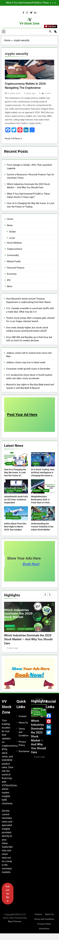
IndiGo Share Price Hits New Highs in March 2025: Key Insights (15, 526)
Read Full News (12, 138)
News (10, 225)
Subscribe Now (7, 893)
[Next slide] (55, 3)
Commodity (13, 255)
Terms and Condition (44, 919)
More (9, 286)
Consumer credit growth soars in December (28, 368)
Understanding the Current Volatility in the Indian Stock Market (42, 526)
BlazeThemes (14, 921)
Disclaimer (24, 751)
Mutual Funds (14, 261)
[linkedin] (35, 13)
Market (37, 491)
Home (10, 219)
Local (12, 238)
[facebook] (23, 13)
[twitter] (31, 13)
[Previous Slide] (51, 3)
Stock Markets (14, 242)
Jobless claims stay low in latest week (25, 362)
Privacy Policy (44, 924)
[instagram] (27, 13)
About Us (23, 722)
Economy (11, 274)
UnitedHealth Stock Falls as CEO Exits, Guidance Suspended (16, 499)
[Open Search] (50, 31)
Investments (39, 514)
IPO (8, 280)
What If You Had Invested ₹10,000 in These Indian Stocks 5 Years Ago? (27, 3)
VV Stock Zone (29, 23)
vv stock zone (13, 93)
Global (12, 231)
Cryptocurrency (16, 76)
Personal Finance (15, 267)
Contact (23, 716)
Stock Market (13, 518)
